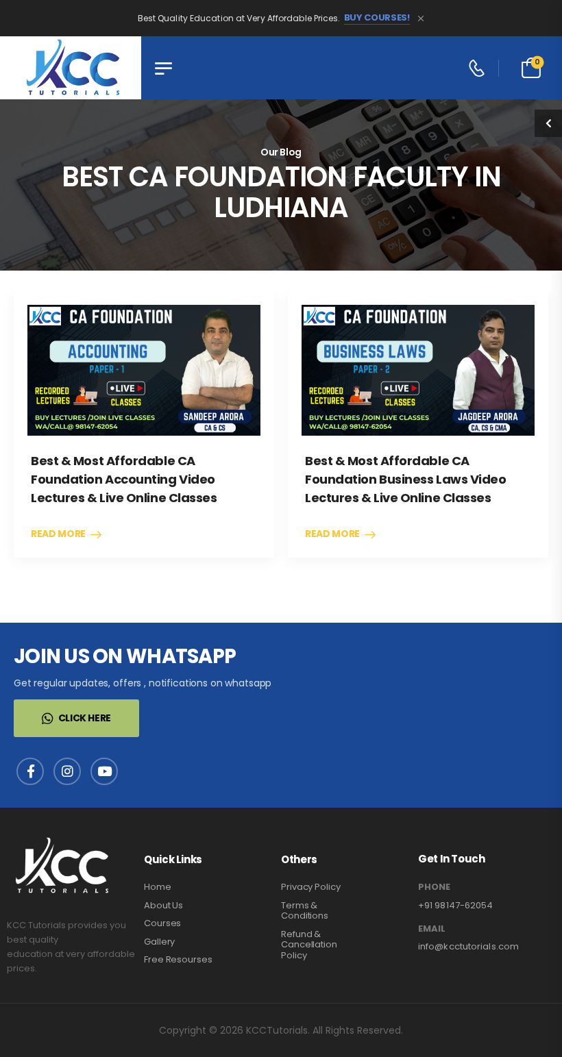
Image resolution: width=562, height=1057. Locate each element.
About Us (163, 905)
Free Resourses (178, 959)
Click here (85, 718)
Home (157, 886)
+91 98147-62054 (455, 905)
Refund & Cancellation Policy (309, 945)
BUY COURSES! (377, 17)
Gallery (159, 941)
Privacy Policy (311, 886)
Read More (58, 534)
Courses (162, 923)
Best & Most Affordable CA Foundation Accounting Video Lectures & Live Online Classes (124, 479)
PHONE (434, 887)
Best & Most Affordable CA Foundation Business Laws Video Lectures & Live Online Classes (405, 479)
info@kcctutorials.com (468, 946)
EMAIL (431, 928)
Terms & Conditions (304, 911)
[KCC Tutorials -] (70, 68)
